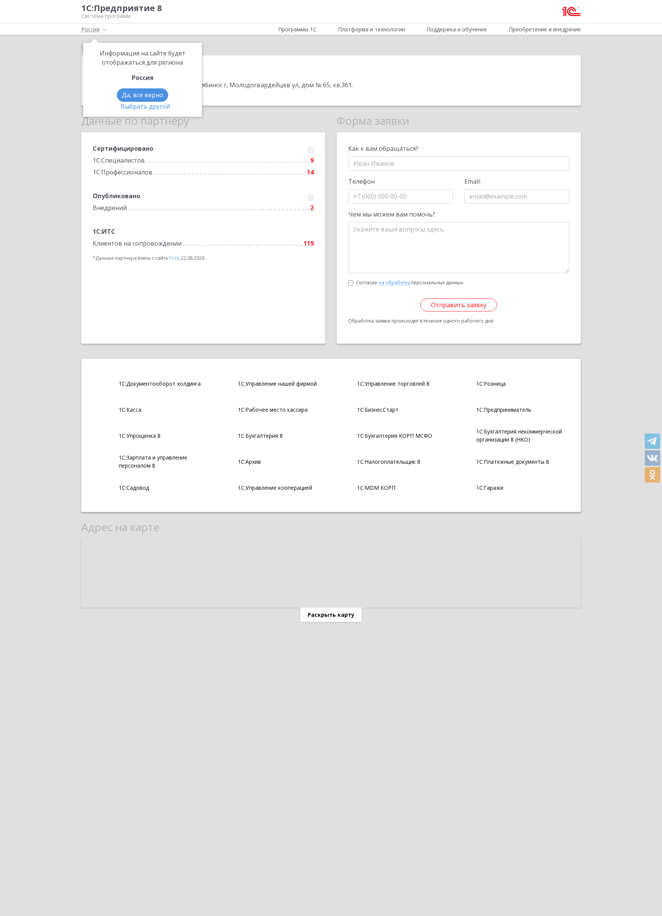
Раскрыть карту (331, 614)
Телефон (361, 181)
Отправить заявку (459, 305)
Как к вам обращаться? (383, 148)
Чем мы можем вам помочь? (391, 214)
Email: (472, 181)
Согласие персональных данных (409, 282)
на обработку (394, 282)
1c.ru (174, 258)
